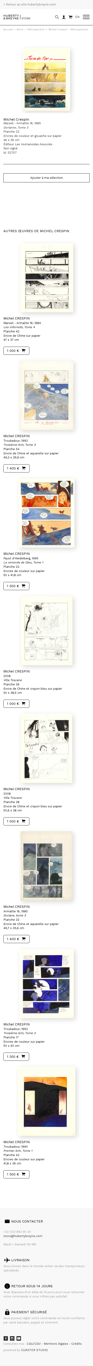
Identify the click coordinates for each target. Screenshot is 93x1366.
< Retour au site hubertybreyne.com (29, 4)
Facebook (5, 1338)
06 (30, 1187)
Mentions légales (56, 1343)
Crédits (76, 1343)
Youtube (18, 1338)
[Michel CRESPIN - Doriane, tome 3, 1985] (46, 866)
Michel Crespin (16, 119)
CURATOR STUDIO (34, 1350)
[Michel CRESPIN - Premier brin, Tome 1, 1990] (46, 1101)
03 (16, 1187)
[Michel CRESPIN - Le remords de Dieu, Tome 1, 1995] (46, 513)
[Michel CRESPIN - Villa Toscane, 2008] (46, 631)
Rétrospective (36, 29)
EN (77, 17)
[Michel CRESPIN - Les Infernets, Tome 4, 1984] (46, 278)
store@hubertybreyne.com (22, 1236)
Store (19, 29)
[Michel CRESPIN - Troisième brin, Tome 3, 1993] (46, 395)
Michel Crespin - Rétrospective (68, 29)
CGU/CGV (34, 1343)
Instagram (12, 1338)
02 (12, 1187)
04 (21, 1187)
